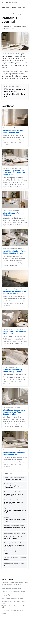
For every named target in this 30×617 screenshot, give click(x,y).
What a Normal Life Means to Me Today (12, 598)
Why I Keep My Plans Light (14, 478)
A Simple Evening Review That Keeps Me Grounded (14, 536)
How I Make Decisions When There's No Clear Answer (14, 252)
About (7, 7)
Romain (11, 3)
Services (13, 7)
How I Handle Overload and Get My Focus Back (14, 453)
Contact (19, 7)
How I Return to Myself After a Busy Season (14, 544)
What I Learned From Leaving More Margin (14, 502)
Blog (24, 7)
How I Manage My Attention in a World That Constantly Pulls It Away (14, 173)
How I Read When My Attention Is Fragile (15, 510)
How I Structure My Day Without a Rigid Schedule (13, 371)
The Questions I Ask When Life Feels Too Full (14, 493)
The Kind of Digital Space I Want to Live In (14, 527)
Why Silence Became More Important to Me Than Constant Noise (14, 412)
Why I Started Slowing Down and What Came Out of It (14, 292)
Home (3, 7)
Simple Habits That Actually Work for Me (12, 610)
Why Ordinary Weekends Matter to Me (14, 518)
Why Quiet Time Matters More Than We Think (13, 131)
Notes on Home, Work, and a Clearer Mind (13, 485)
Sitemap (4, 613)
